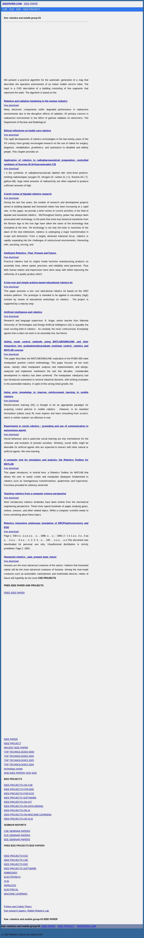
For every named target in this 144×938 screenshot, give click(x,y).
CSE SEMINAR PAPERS (17, 831)
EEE (19, 9)
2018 (34, 773)
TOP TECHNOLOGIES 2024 (19, 764)
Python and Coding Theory (18, 906)
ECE (12, 9)
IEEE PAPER (31, 3)
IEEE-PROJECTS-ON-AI (17, 810)
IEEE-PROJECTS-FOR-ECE (19, 793)
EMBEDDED (10, 872)
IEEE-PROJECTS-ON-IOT (18, 802)
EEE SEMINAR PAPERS (17, 839)
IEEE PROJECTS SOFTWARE (20, 797)
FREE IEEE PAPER (14, 592)
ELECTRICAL (11, 889)
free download (46, 164)
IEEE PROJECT (31, 9)
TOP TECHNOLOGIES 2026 (19, 756)
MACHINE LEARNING (15, 894)
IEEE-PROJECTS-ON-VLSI (18, 819)
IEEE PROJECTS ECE (16, 856)
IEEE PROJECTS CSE (16, 860)
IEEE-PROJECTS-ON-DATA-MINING (23, 806)
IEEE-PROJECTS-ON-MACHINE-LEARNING (27, 814)
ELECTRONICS (12, 877)
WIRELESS (10, 885)
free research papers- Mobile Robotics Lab (26, 910)
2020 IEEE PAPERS (14, 773)
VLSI (6, 881)
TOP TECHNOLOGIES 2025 (19, 760)
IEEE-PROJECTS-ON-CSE (18, 785)
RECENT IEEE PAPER (16, 747)
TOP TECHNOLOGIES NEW (19, 752)
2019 (28, 773)
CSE (5, 9)
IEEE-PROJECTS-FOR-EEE (19, 789)
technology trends (13, 768)
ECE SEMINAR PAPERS (17, 835)
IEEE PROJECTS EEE (16, 864)
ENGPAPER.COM (86, 926)
